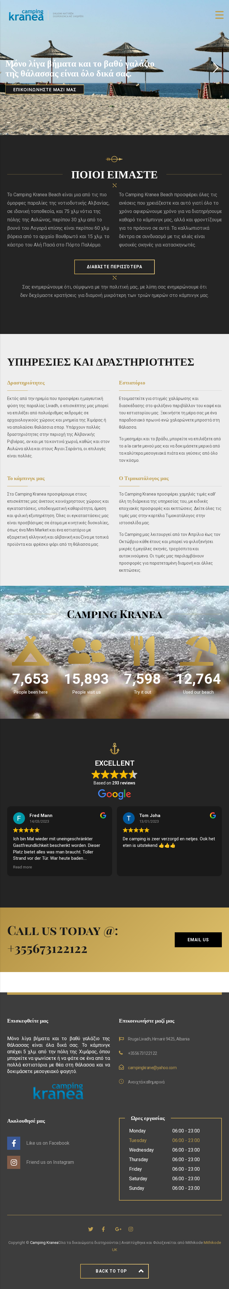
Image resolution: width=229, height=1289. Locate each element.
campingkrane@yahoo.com (152, 1067)
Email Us (198, 939)
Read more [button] (22, 867)
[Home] (46, 14)
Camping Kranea (44, 1242)
